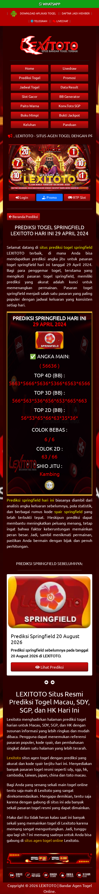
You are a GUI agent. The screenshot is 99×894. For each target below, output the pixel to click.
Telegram (40, 21)
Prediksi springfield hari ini (30, 499)
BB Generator (69, 96)
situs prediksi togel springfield (66, 247)
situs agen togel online (44, 840)
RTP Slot (79, 197)
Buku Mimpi (30, 115)
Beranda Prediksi (25, 216)
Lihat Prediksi (52, 666)
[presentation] (46, 682)
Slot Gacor (29, 96)
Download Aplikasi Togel (38, 13)
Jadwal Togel (29, 87)
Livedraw (69, 68)
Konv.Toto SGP (69, 106)
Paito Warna (29, 106)
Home (29, 68)
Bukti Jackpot (69, 115)
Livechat (62, 21)
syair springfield (68, 511)
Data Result (69, 87)
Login (23, 197)
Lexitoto (14, 757)
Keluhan (29, 124)
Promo (51, 197)
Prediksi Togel (29, 77)
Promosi (69, 77)
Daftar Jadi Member (76, 13)
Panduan (69, 124)
